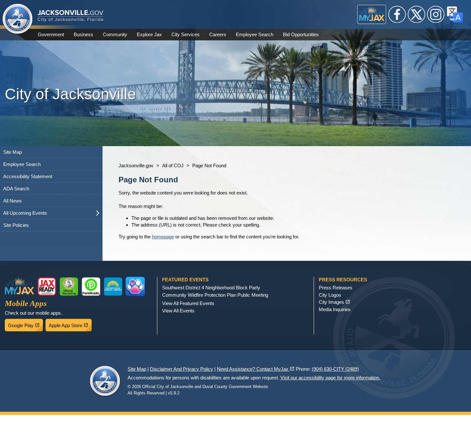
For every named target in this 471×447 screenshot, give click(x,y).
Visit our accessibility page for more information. (330, 377)
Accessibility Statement (27, 176)
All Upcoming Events (25, 213)
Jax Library (113, 286)
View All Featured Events (188, 303)
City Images (334, 302)
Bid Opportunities (301, 34)
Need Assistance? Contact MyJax (255, 369)
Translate (455, 14)
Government (51, 34)
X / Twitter (416, 14)
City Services (185, 34)
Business (83, 34)
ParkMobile (91, 286)
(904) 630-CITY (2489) (335, 369)
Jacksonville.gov (136, 165)
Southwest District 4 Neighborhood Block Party (211, 287)
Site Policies (16, 225)
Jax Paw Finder (135, 286)
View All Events (178, 310)
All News (12, 200)
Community (115, 34)
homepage (163, 236)
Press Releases (335, 287)
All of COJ (173, 165)
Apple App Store (70, 323)
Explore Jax (149, 34)
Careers (217, 34)
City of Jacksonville (18, 19)
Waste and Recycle (68, 286)
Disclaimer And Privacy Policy (181, 369)
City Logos (330, 295)
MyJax (372, 14)
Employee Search (254, 34)
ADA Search (16, 188)
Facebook (397, 14)
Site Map (12, 152)
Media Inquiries (335, 309)
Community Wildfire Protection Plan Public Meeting (215, 295)
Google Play (25, 323)
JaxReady (46, 286)
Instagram (435, 14)
